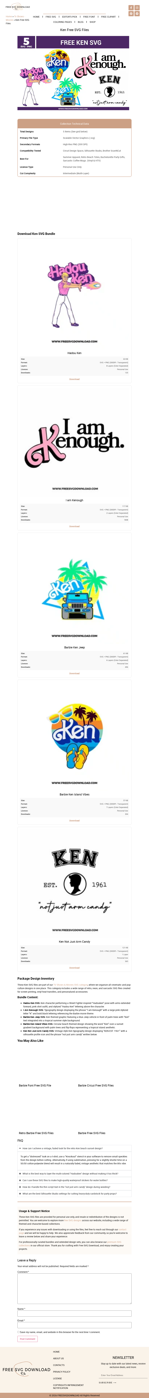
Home (9, 16)
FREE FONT (89, 16)
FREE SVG (51, 16)
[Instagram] (137, 7)
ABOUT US (58, 1358)
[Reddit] (137, 13)
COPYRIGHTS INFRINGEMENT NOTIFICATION (68, 1386)
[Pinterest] (131, 13)
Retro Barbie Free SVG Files (36, 1133)
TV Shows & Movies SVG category (70, 984)
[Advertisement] (74, 206)
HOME (36, 16)
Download (74, 379)
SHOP (93, 22)
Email (21, 1320)
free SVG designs (72, 1220)
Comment (23, 1272)
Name (21, 1309)
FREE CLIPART (108, 16)
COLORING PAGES (62, 22)
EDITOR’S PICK (69, 16)
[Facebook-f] (131, 7)
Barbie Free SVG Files (91, 1133)
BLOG (81, 22)
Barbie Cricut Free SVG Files (96, 1085)
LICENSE (57, 1378)
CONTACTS (58, 1365)
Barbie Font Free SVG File (35, 1085)
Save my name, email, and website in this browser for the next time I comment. (60, 1332)
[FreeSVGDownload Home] (18, 10)
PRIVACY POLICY (61, 1371)
